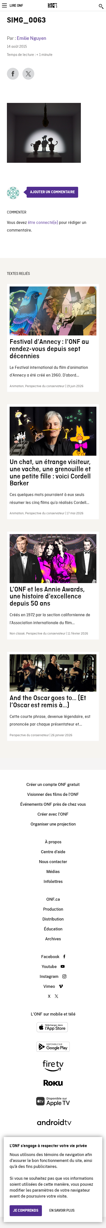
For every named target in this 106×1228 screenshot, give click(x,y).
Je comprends (25, 1211)
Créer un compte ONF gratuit (53, 784)
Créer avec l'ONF (53, 814)
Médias (53, 871)
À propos (53, 842)
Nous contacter (53, 861)
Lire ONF (16, 5)
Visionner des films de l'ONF (53, 794)
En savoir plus (61, 1211)
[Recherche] (101, 6)
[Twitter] (28, 74)
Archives (53, 939)
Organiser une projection (53, 824)
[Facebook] (13, 74)
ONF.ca (53, 899)
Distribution (53, 919)
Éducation (53, 929)
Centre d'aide (53, 852)
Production (53, 909)
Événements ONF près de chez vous (53, 804)
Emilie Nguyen (31, 38)
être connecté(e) (43, 222)
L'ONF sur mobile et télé (53, 1014)
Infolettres (53, 881)
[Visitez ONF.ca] (61, 5)
